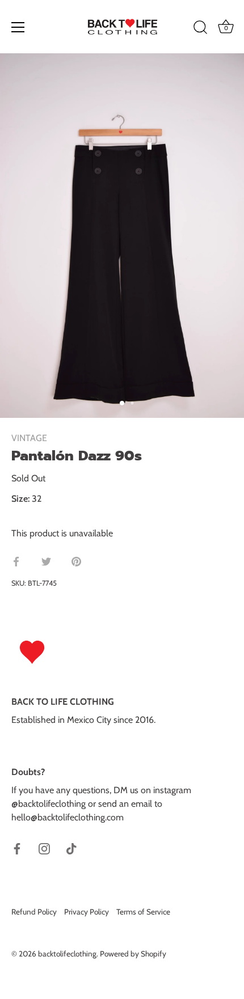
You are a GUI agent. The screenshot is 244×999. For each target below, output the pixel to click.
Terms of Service (143, 911)
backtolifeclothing (67, 953)
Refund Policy (34, 911)
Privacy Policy (86, 911)
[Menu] (18, 27)
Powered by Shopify (133, 953)
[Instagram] (44, 848)
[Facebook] (17, 848)
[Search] (200, 28)
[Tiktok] (71, 848)
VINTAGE (29, 438)
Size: (20, 498)
